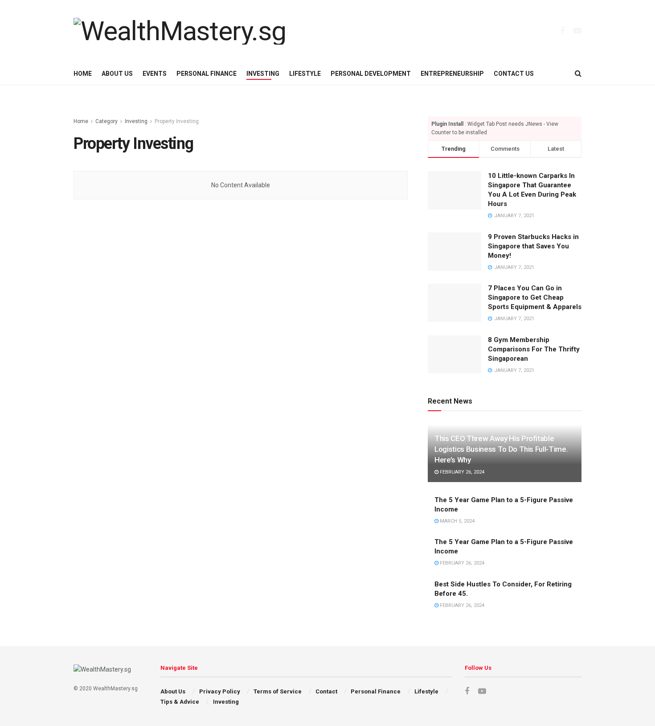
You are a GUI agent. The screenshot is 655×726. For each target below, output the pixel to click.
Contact (326, 691)
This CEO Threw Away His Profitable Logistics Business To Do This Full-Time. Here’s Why (501, 449)
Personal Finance (206, 73)
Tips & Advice (179, 701)
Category (106, 121)
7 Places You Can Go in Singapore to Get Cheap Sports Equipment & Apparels (534, 297)
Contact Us (514, 73)
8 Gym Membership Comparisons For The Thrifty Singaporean (534, 349)
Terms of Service (278, 691)
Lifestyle (305, 73)
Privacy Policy (219, 691)
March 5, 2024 (456, 521)
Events (155, 73)
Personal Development (371, 73)
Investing (262, 73)
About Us (117, 73)
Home (83, 73)
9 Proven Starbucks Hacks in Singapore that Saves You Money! (533, 246)
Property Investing (177, 121)
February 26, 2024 (461, 472)
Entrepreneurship (452, 73)
